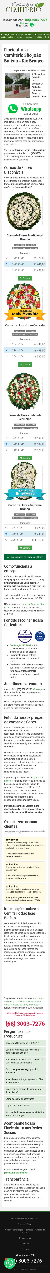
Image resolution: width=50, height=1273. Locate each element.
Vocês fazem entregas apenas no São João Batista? (24, 1081)
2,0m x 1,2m (17, 539)
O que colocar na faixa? (17, 1105)
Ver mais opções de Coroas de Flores (25, 556)
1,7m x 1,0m (17, 533)
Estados (25, 1243)
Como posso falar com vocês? (20, 1098)
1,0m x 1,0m (18, 257)
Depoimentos (25, 1238)
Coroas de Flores (25, 1224)
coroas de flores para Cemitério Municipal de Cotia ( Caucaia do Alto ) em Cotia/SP (23, 1001)
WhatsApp (38, 689)
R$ (39, 258)
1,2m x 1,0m (18, 263)
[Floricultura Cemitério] (25, 7)
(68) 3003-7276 (36, 20)
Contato (25, 1249)
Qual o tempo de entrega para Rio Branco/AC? (22, 1071)
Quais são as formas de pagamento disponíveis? (23, 1090)
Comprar (26, 278)
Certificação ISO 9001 (20, 645)
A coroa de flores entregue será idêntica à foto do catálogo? (25, 1114)
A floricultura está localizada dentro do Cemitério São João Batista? (24, 1061)
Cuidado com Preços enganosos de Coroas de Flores (25, 1231)
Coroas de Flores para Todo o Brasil (25, 1218)
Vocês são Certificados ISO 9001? (22, 1042)
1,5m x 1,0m (18, 269)
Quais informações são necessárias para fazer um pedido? (23, 1051)
